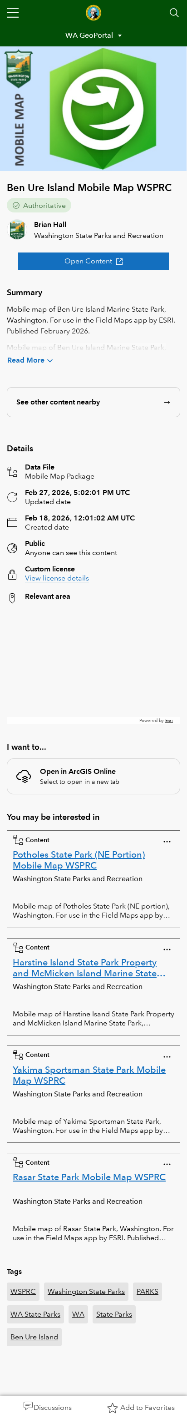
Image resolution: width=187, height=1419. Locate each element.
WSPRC (23, 1291)
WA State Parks (35, 1314)
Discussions (53, 1407)
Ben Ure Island (34, 1337)
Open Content (88, 261)
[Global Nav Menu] (13, 13)
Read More (25, 360)
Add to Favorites (147, 1407)
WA (78, 1314)
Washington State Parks (86, 1291)
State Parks (114, 1314)
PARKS (147, 1291)
